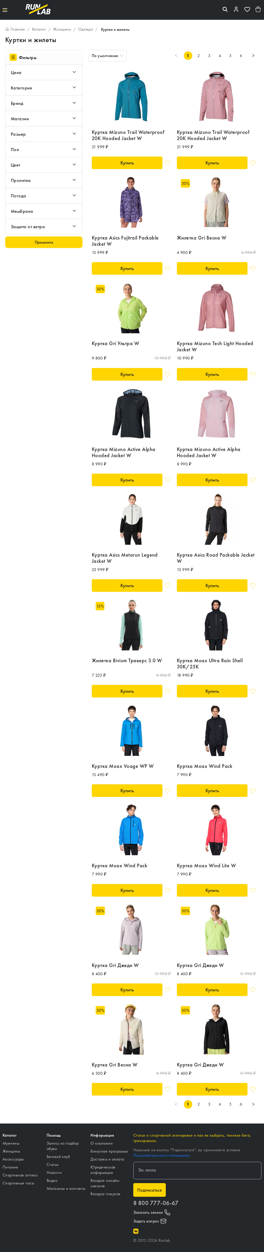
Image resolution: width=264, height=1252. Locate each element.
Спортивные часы (18, 1183)
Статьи (53, 1164)
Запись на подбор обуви (63, 1145)
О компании (101, 1143)
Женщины (11, 1151)
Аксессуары (13, 1159)
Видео (52, 1180)
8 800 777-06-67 (155, 1203)
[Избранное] (247, 10)
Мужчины (11, 1143)
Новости (54, 1172)
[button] (43, 72)
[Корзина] (258, 10)
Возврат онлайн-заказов (105, 1183)
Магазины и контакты (66, 1188)
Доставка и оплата (107, 1159)
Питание (10, 1167)
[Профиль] (236, 10)
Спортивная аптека (20, 1175)
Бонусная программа (109, 1151)
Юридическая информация (102, 1169)
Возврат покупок (105, 1193)
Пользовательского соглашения (161, 1155)
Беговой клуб (58, 1156)
